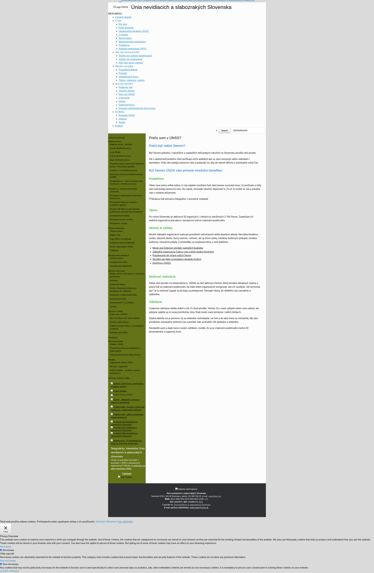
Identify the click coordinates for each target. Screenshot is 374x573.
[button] (115, 13)
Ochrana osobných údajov (119, 378)
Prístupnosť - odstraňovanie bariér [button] (122, 189)
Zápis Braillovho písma (119, 160)
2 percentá (124, 98)
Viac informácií (125, 521)
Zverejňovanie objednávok (121, 266)
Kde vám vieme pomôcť (131, 63)
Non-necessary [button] (8, 560)
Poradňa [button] (111, 360)
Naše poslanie (126, 27)
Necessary (8, 550)
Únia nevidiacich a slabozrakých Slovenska (192, 505)
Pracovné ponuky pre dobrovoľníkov (125, 355)
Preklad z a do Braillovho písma (123, 170)
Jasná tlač (114, 192)
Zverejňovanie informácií (118, 255)
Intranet (122, 119)
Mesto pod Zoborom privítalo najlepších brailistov (178, 248)
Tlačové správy (116, 231)
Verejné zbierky (127, 91)
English (119, 126)
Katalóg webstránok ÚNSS (133, 48)
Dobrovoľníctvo (126, 105)
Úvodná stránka (123, 17)
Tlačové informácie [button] (116, 228)
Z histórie (123, 34)
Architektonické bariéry (119, 216)
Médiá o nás (115, 235)
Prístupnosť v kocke (118, 223)
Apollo (122, 122)
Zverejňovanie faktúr (118, 262)
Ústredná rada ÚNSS (119, 332)
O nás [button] (118, 20)
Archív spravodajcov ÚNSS (121, 247)
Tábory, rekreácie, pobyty (132, 80)
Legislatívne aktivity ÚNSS (121, 362)
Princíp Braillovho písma (120, 156)
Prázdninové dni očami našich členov (172, 255)
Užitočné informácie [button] (116, 271)
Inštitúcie (114, 280)
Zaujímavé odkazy (118, 284)
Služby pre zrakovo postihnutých (135, 55)
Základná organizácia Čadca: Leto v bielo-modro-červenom (183, 252)
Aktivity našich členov (119, 322)
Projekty (123, 73)
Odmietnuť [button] (111, 521)
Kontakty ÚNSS (127, 115)
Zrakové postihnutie (116, 138)
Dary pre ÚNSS (127, 94)
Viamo (122, 101)
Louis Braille (115, 152)
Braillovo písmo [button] (114, 141)
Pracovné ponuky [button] (115, 341)
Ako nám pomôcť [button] (124, 84)
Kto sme (123, 24)
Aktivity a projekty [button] (124, 66)
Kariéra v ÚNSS (116, 344)
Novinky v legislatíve (119, 366)
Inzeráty (113, 306)
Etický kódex (125, 38)
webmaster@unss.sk (199, 508)
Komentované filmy (118, 299)
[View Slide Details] (125, 477)
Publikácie (124, 45)
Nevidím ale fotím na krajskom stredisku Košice (177, 259)
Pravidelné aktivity (128, 70)
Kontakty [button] (119, 112)
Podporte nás (126, 87)
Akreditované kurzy (128, 77)
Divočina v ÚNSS (162, 263)
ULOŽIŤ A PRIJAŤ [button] (9, 571)
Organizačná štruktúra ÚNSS (134, 31)
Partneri (126, 473)
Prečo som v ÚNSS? (119, 314)
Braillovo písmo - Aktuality (121, 144)
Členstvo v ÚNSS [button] (115, 311)
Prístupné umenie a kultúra (121, 219)
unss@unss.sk (214, 496)
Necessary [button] (5, 546)
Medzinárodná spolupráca (132, 41)
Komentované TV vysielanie (122, 303)
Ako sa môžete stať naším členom (124, 318)
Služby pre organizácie (130, 59)
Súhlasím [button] (100, 521)
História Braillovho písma (120, 148)
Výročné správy (116, 258)
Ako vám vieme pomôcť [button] (127, 52)
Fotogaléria (112, 337)
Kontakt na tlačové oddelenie (122, 243)
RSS (201, 502)
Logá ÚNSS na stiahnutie (120, 239)
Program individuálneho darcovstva (137, 108)
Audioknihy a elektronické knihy (123, 295)
